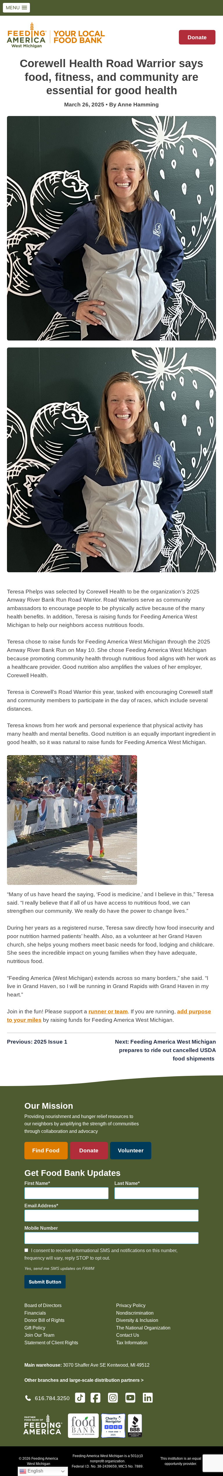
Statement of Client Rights (51, 1342)
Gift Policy (34, 1327)
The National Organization (143, 1327)
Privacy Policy (130, 1305)
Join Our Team (39, 1335)
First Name (36, 1183)
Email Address (40, 1205)
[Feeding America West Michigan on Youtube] (132, 1400)
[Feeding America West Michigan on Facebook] (97, 1400)
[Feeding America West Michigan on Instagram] (114, 1400)
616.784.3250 (52, 1398)
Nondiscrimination (135, 1313)
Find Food (46, 1150)
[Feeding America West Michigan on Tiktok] (80, 1397)
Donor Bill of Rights (44, 1320)
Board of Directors (43, 1305)
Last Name (126, 1183)
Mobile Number (41, 1228)
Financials (35, 1313)
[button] (16, 8)
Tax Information (132, 1342)
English (34, 1470)
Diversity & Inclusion (137, 1320)
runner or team (108, 1011)
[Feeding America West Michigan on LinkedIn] (149, 1400)
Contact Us (127, 1335)
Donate (197, 37)
